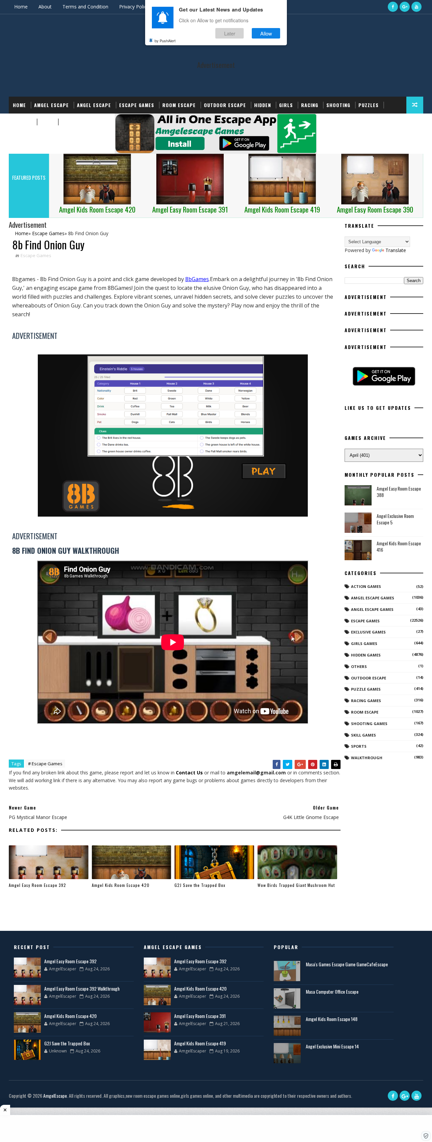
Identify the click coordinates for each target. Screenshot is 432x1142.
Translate (395, 250)
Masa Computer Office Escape (332, 991)
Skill (46, 121)
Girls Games (364, 643)
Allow (266, 33)
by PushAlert (165, 40)
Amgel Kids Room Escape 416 (399, 546)
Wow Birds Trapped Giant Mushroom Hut (296, 885)
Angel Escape (94, 104)
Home (21, 6)
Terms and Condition (85, 6)
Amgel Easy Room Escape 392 (37, 885)
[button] (426, 1136)
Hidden (262, 104)
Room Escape (179, 104)
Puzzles (368, 104)
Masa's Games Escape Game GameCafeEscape (347, 964)
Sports (22, 121)
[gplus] (405, 7)
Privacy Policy (134, 6)
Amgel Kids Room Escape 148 (331, 1018)
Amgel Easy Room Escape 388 (399, 492)
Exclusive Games (368, 632)
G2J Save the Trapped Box (199, 885)
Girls (286, 104)
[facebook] (393, 7)
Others (359, 666)
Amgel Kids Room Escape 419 (200, 1043)
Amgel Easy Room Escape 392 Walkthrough (81, 988)
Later (229, 33)
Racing (309, 104)
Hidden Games (366, 654)
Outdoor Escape (225, 104)
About (45, 6)
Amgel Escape (51, 104)
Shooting (338, 104)
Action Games (366, 586)
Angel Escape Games (372, 609)
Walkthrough (366, 757)
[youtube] (416, 7)
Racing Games (366, 700)
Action (70, 121)
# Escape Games (45, 764)
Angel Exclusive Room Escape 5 (395, 519)
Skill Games (363, 735)
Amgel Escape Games (372, 597)
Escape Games (136, 104)
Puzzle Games (366, 689)
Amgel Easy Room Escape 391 (200, 1015)
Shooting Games (369, 723)
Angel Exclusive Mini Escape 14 (332, 1046)
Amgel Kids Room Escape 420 (121, 885)
